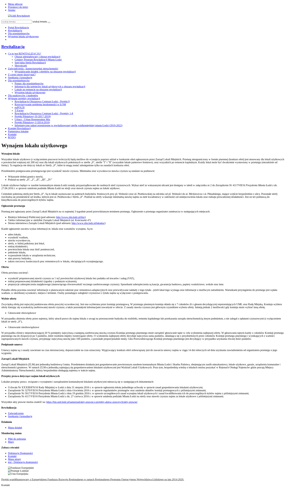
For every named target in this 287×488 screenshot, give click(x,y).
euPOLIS (20, 107)
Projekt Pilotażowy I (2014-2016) (32, 122)
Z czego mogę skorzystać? (22, 74)
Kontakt (12, 134)
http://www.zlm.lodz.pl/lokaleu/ (88, 223)
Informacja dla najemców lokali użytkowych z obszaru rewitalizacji (50, 86)
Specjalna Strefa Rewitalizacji (30, 62)
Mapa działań (15, 427)
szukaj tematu (40, 21)
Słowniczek (21, 65)
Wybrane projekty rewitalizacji (24, 98)
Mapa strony (14, 459)
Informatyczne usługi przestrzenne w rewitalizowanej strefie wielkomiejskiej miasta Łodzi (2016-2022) (68, 125)
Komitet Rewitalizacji (19, 128)
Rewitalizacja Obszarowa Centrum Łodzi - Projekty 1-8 (44, 113)
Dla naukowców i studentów (23, 95)
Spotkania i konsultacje (20, 77)
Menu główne (15, 4)
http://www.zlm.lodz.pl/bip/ (70, 217)
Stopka (11, 10)
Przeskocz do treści (18, 7)
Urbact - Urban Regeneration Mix (32, 119)
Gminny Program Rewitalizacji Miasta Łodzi (38, 59)
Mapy (11, 441)
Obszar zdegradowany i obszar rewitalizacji (37, 56)
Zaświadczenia (16, 413)
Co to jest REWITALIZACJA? (24, 53)
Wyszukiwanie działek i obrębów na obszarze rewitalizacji (45, 71)
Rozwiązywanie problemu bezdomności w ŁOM (40, 104)
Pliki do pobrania (17, 438)
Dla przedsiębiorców (19, 33)
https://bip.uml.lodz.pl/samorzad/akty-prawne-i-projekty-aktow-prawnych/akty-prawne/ (92, 402)
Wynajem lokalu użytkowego (23, 36)
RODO (12, 137)
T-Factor (19, 110)
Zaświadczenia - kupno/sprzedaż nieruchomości (33, 68)
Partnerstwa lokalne (18, 131)
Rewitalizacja (15, 30)
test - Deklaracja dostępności (23, 462)
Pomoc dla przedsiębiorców (29, 83)
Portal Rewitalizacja (18, 27)
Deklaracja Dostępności (20, 453)
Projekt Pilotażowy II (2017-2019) (33, 116)
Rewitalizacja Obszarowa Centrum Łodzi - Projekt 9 (42, 101)
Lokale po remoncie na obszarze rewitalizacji (38, 89)
